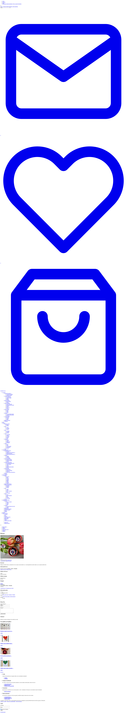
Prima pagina (4, 526)
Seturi (7, 504)
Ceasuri (7, 425)
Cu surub (7, 436)
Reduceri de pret (7, 523)
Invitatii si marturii (7, 509)
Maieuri (7, 480)
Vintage (5, 519)
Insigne (7, 402)
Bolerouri (7, 485)
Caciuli (7, 418)
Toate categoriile (5, 513)
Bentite (7, 398)
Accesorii (3, 392)
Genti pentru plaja (9, 404)
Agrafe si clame (8, 397)
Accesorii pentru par (7, 396)
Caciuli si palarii (6, 416)
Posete (7, 406)
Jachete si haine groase (7, 484)
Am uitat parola (2, 712)
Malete (7, 481)
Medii (7, 444)
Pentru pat (8, 471)
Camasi (7, 479)
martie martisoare (12, 596)
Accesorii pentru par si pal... (10, 506)
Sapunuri (7, 451)
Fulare (7, 411)
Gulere (7, 412)
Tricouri (7, 478)
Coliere (5, 443)
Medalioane (8, 441)
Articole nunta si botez (7, 520)
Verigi (7, 438)
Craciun (7, 456)
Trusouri (5, 511)
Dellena (3, 527)
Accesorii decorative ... (8, 393)
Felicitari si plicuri (9, 460)
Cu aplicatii (8, 492)
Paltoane (7, 486)
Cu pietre (7, 428)
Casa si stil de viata (5, 449)
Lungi (7, 445)
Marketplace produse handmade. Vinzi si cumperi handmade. (11, 3)
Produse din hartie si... (7, 458)
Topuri (5, 475)
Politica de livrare (3, 569)
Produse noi (6, 522)
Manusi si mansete (7, 420)
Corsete (7, 482)
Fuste (5, 488)
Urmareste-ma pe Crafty (9, 588)
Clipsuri (7, 435)
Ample (7, 489)
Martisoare (6, 421)
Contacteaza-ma (2, 588)
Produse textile (6, 468)
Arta (5, 515)
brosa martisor (7, 596)
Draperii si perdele (9, 470)
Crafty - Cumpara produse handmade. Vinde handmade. (9, 6)
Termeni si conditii (3, 701)
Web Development (19, 701)
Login (3, 1)
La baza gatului (8, 446)
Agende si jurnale (9, 459)
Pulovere (7, 476)
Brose (5, 426)
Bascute (7, 417)
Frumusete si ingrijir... (7, 450)
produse (3, 528)
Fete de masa (8, 469)
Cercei (5, 433)
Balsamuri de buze (9, 453)
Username (2, 705)
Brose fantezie (8, 401)
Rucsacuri (7, 407)
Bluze (7, 477)
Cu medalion (8, 447)
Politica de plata (8, 569)
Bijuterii (5, 500)
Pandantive (6, 439)
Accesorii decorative (9, 394)
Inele (5, 430)
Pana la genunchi (9, 495)
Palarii (7, 419)
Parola (1, 707)
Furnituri (3, 512)
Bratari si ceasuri (7, 423)
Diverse (7, 429)
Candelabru (8, 434)
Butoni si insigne (7, 400)
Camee (7, 427)
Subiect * (1, 605)
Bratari (7, 424)
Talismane (8, 442)
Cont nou (3, 2)
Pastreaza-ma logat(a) (4, 709)
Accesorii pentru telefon (10, 414)
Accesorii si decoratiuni (8, 462)
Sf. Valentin (8, 457)
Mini (7, 496)
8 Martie (3, 531)
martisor (3, 596)
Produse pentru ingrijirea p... (10, 452)
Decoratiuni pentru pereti (10, 463)
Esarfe (7, 410)
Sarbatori (5, 455)
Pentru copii (6, 518)
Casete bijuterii (8, 464)
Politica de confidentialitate (11, 701)
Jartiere (7, 507)
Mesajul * (1, 607)
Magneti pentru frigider (10, 466)
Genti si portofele (7, 403)
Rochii (5, 493)
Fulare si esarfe (6, 409)
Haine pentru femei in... (8, 483)
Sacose (7, 408)
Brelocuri (5, 413)
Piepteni (7, 399)
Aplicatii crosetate (9, 395)
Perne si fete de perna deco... (10, 472)
